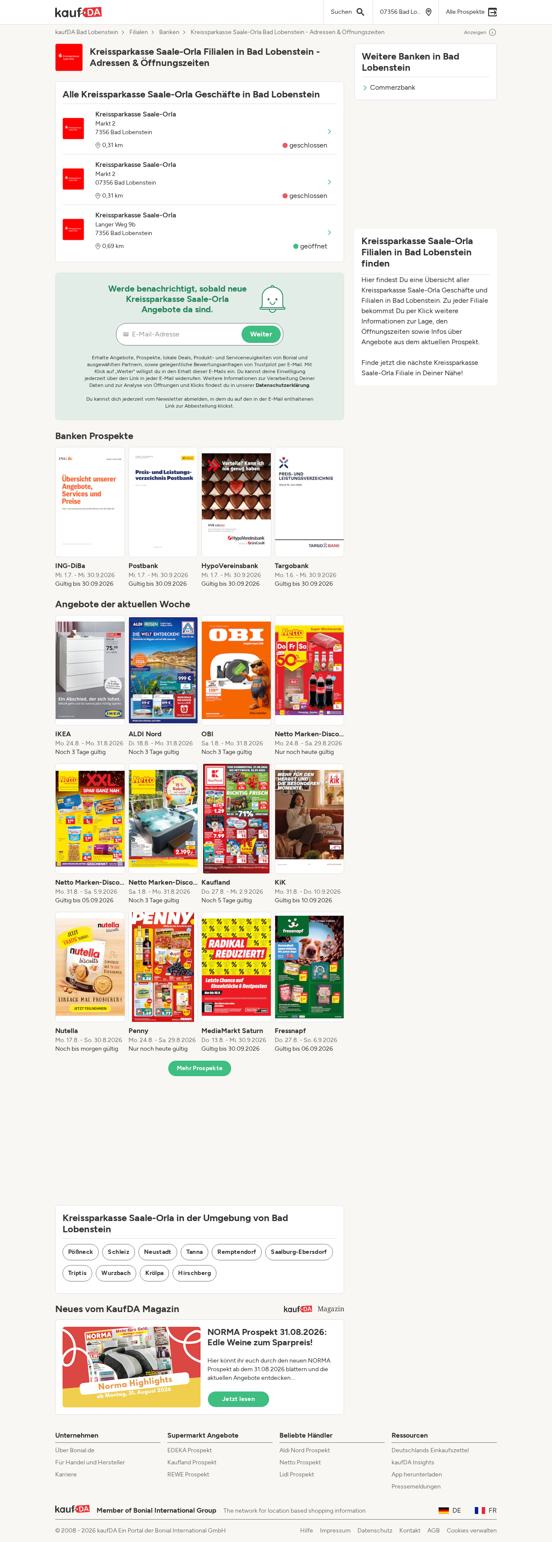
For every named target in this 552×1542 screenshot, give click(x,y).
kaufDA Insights (413, 1462)
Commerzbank (392, 87)
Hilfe (306, 1530)
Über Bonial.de (74, 1450)
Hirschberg (194, 1273)
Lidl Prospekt (296, 1474)
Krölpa (154, 1273)
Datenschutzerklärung (282, 385)
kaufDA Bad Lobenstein (86, 32)
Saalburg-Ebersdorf (299, 1252)
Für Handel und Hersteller (90, 1462)
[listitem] (90, 517)
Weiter (261, 334)
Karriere (66, 1474)
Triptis (77, 1273)
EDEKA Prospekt (189, 1450)
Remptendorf (236, 1252)
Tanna (194, 1252)
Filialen (138, 32)
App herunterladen (417, 1474)
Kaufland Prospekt (191, 1462)
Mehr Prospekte (200, 1068)
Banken (169, 32)
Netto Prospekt (300, 1462)
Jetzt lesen (238, 1399)
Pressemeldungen (416, 1486)
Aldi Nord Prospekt (304, 1450)
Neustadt (158, 1252)
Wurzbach (116, 1273)
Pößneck (80, 1252)
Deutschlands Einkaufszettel (430, 1450)
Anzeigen (475, 32)
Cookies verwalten (472, 1530)
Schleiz (118, 1252)
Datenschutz (375, 1530)
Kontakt (409, 1530)
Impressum (335, 1530)
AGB (433, 1530)
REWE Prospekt (188, 1474)
